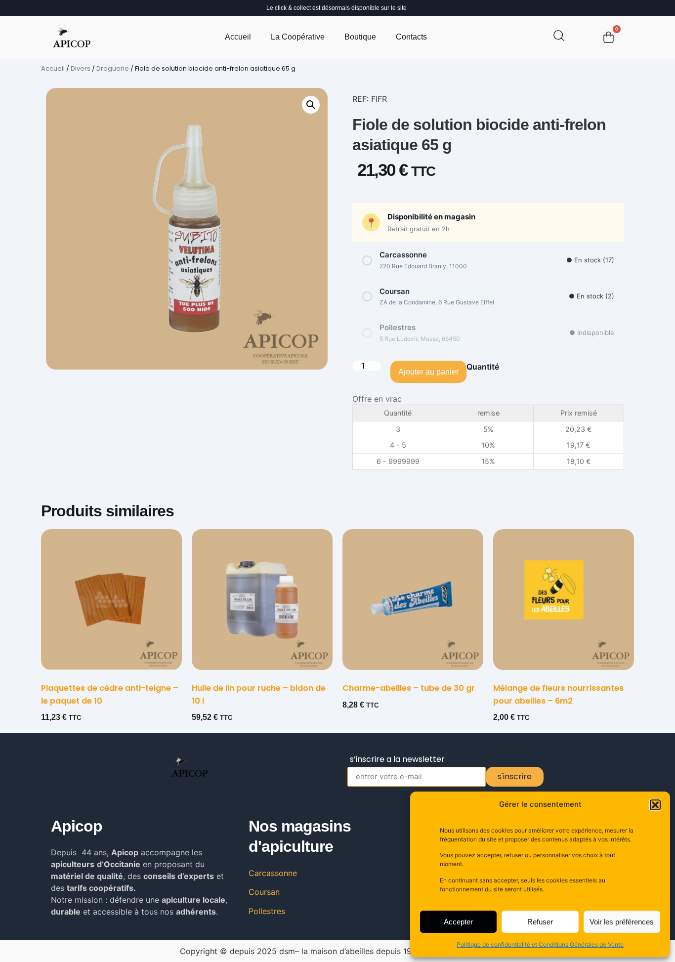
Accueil (238, 37)
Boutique (360, 37)
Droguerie (112, 68)
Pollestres (267, 911)
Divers (80, 68)
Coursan (264, 892)
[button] (655, 805)
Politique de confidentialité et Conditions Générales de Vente (540, 944)
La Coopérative (298, 37)
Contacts (411, 37)
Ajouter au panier (428, 372)
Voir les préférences (622, 922)
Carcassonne (273, 873)
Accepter (458, 922)
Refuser (540, 922)
